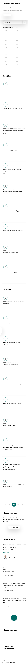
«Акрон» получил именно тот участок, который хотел (14, 171)
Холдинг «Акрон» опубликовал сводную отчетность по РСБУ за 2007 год (14, 151)
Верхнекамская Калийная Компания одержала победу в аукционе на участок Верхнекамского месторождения (14, 192)
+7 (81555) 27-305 (7, 606)
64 (5, 504)
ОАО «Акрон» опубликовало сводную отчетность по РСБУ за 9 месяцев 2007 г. (14, 405)
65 (10, 504)
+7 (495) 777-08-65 (8, 549)
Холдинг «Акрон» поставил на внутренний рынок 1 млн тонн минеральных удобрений (14, 385)
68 (22, 504)
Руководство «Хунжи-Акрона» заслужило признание (14, 232)
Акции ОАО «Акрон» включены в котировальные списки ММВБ (14, 273)
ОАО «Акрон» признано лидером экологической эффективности (14, 365)
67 (18, 504)
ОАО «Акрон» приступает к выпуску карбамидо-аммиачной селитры (14, 344)
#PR (4, 136)
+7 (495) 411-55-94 (12, 547)
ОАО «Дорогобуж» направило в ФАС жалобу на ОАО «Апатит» (14, 487)
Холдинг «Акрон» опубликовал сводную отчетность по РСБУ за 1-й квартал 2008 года (14, 110)
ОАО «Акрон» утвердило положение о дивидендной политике (14, 324)
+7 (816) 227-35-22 (8, 575)
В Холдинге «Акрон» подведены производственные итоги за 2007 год (14, 212)
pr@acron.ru (6, 552)
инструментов (18, 8)
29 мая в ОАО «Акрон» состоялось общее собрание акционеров (14, 90)
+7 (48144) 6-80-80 (8, 590)
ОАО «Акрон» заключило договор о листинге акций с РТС (14, 304)
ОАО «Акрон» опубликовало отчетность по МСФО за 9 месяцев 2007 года (14, 253)
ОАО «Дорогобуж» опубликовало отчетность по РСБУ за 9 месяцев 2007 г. (14, 426)
